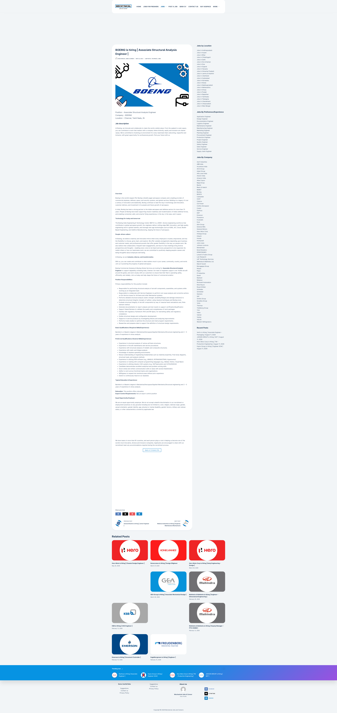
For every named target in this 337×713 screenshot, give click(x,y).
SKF (198, 296)
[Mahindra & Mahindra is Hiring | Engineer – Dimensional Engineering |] (207, 582)
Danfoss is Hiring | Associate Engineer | (128, 675)
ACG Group (200, 169)
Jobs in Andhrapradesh (204, 50)
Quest (199, 275)
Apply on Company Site (152, 450)
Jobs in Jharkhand (203, 76)
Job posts (148, 58)
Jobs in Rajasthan (203, 94)
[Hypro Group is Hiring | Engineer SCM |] (143, 675)
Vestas (199, 317)
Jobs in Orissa (201, 90)
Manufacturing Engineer (205, 128)
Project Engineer (202, 140)
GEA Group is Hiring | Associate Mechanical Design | (168, 594)
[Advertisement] (168, 26)
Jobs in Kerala (201, 83)
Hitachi (199, 236)
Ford (198, 222)
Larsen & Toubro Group (204, 254)
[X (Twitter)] (125, 513)
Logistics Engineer (203, 123)
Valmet (199, 315)
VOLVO (199, 319)
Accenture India (202, 166)
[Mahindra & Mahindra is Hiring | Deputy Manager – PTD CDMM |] (207, 613)
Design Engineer (202, 119)
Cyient (199, 208)
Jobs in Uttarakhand (203, 101)
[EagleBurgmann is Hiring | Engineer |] (168, 644)
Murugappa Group (203, 266)
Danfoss (199, 210)
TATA (198, 303)
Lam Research (201, 257)
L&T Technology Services (205, 259)
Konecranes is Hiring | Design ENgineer (164, 563)
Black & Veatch (202, 187)
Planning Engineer (203, 133)
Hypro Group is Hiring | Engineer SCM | (210, 346)
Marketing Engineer (203, 130)
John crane (200, 243)
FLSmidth (200, 220)
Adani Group (201, 171)
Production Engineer (203, 137)
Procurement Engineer (204, 135)
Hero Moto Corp (202, 231)
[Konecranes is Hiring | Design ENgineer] (168, 550)
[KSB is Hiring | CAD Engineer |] (130, 613)
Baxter (199, 185)
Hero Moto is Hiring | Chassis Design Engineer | (128, 563)
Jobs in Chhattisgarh (204, 57)
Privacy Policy (124, 693)
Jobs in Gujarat (202, 66)
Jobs (163, 6)
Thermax (200, 305)
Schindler (200, 289)
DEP (198, 213)
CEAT (199, 199)
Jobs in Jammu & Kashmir (205, 73)
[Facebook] (118, 513)
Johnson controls (202, 245)
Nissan (199, 268)
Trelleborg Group (202, 308)
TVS (198, 310)
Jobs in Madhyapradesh (205, 85)
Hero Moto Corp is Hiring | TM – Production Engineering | (186, 675)
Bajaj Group (201, 183)
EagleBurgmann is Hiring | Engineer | (163, 657)
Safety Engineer (202, 144)
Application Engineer (204, 116)
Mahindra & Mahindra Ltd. (205, 261)
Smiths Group (201, 298)
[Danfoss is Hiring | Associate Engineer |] (114, 675)
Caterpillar (200, 197)
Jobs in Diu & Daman (204, 62)
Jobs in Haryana (202, 69)
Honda (199, 238)
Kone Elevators (202, 250)
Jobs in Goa (201, 64)
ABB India (200, 164)
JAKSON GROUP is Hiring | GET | (208, 337)
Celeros (199, 201)
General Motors (202, 229)
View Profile (183, 696)
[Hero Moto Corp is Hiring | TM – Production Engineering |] (172, 675)
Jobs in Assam (202, 52)
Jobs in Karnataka (203, 80)
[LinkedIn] (139, 513)
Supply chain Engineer (204, 151)
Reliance (199, 280)
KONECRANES (201, 252)
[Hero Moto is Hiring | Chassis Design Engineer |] (130, 550)
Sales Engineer (202, 147)
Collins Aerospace (203, 206)
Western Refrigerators (204, 322)
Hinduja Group (201, 234)
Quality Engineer (202, 142)
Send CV (183, 6)
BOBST (199, 190)
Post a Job (172, 6)
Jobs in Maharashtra (203, 87)
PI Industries (201, 273)
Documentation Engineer (205, 121)
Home (138, 6)
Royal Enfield (201, 287)
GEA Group (200, 224)
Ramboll (199, 278)
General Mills (201, 227)
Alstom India (201, 176)
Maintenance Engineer (204, 126)
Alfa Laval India (202, 173)
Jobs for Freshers (150, 6)
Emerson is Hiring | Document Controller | (126, 657)
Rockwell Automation (204, 282)
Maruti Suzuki (201, 264)
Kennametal (200, 247)
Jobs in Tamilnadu (203, 97)
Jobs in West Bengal (203, 106)
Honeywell (200, 241)
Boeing (199, 192)
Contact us (193, 6)
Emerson (200, 215)
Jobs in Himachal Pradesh (205, 71)
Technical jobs (156, 58)
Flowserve (200, 217)
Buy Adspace (205, 6)
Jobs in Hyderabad (203, 78)
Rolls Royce (201, 285)
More (215, 6)
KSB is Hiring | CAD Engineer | (122, 626)
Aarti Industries (202, 162)
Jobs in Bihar (201, 55)
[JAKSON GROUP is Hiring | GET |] (201, 675)
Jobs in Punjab (202, 92)
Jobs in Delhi (201, 60)
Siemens (199, 294)
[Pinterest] (132, 513)
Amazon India (201, 178)
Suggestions (124, 688)
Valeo (199, 312)
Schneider (200, 292)
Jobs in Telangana (203, 99)
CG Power (200, 203)
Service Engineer (202, 149)
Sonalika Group (202, 301)
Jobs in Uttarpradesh (204, 104)
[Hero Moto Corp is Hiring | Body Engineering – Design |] (207, 550)
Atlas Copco (201, 180)
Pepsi (198, 271)
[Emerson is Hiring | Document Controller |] (130, 644)
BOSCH (199, 194)
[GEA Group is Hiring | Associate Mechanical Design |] (168, 582)
